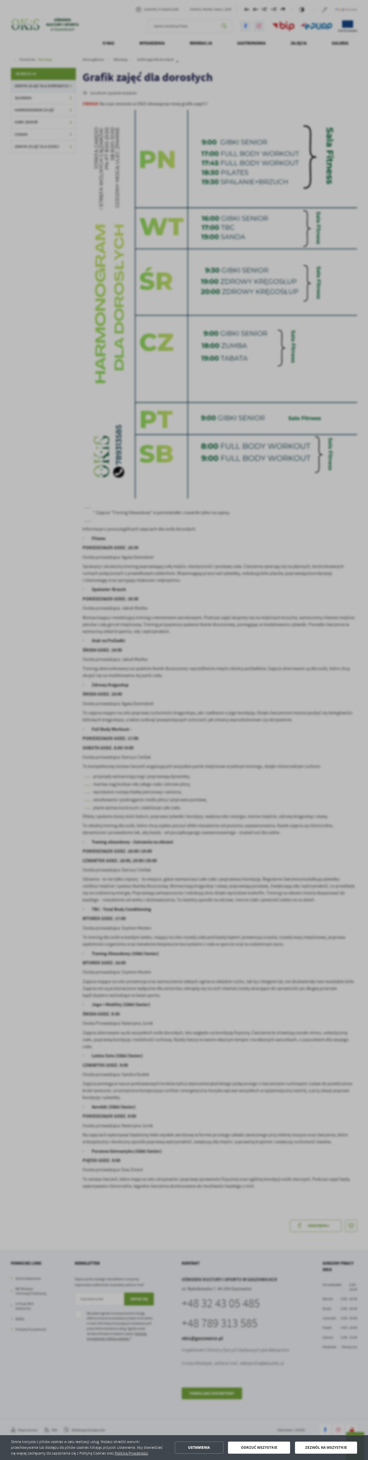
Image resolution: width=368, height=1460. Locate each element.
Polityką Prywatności (131, 1453)
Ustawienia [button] (199, 1447)
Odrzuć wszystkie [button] (259, 1447)
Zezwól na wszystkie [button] (326, 1447)
